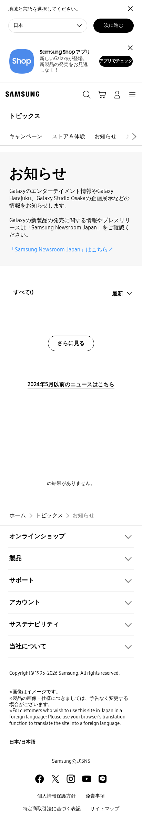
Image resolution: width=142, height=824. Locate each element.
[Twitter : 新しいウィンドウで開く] (55, 778)
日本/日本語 (22, 742)
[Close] (130, 48)
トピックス (24, 116)
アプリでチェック (115, 60)
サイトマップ (104, 809)
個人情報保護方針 (56, 796)
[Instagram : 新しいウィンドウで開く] (70, 778)
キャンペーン (25, 136)
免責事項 (95, 796)
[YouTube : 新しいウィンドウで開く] (86, 778)
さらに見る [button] (71, 343)
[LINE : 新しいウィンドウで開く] (102, 778)
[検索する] (87, 94)
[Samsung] (21, 94)
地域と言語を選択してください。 (44, 9)
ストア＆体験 (68, 136)
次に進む (113, 25)
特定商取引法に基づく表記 (52, 809)
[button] (135, 136)
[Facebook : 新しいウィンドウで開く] (39, 778)
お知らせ (105, 136)
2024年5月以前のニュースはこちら (71, 384)
